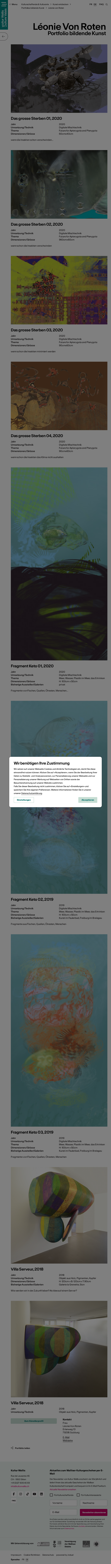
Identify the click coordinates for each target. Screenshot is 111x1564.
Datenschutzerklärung (31, 793)
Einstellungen (24, 800)
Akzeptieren (88, 800)
